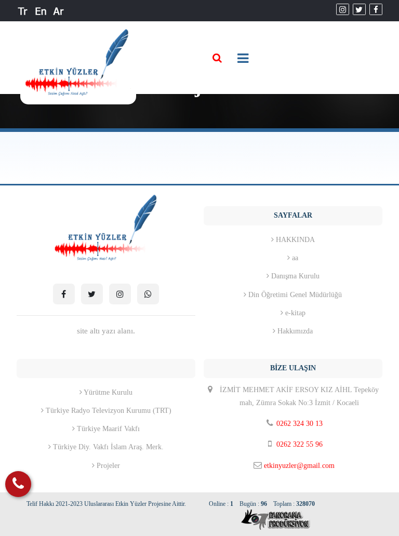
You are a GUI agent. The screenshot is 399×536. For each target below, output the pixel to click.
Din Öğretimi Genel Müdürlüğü (294, 295)
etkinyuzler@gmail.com (299, 466)
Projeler (107, 466)
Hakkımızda (294, 331)
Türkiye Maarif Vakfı (107, 429)
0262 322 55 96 (299, 444)
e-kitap (294, 313)
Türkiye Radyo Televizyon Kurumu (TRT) (107, 410)
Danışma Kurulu (294, 276)
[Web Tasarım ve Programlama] (262, 519)
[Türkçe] (23, 10)
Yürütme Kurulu (107, 392)
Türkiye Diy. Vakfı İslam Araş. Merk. (107, 447)
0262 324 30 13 (299, 423)
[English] (40, 10)
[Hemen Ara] (18, 484)
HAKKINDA (294, 240)
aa (294, 258)
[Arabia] (58, 10)
